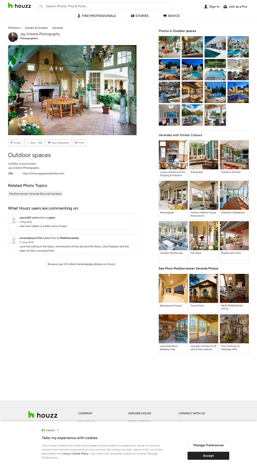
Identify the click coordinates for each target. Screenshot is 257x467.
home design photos (90, 264)
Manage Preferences (208, 445)
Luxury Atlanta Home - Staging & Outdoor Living (173, 174)
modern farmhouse (171, 252)
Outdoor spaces (184, 31)
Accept (208, 456)
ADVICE (174, 16)
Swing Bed (197, 172)
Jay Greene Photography (40, 34)
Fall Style (196, 252)
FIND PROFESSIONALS (99, 16)
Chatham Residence (233, 212)
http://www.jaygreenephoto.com (43, 173)
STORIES (142, 16)
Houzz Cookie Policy (75, 453)
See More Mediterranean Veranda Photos (188, 268)
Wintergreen (167, 212)
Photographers (29, 38)
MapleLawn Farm (231, 252)
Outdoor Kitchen (231, 172)
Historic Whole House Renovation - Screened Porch (203, 214)
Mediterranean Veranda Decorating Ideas (35, 193)
